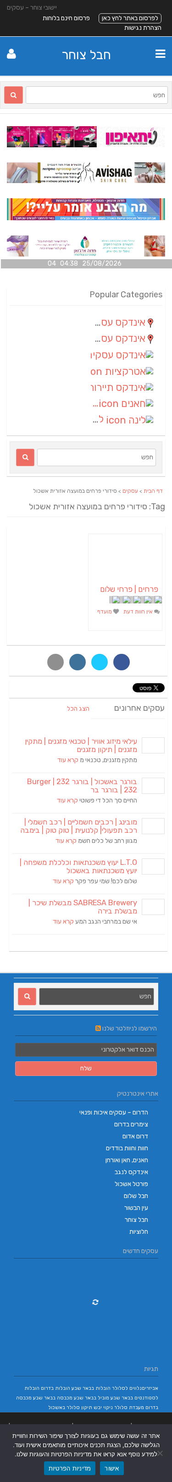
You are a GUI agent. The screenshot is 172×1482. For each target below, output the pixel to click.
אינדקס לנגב (131, 1172)
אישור (112, 1468)
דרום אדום (135, 1136)
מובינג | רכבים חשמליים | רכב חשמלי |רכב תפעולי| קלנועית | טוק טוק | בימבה (78, 826)
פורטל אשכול (131, 1184)
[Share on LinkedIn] (77, 662)
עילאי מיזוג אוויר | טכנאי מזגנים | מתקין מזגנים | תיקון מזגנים (81, 745)
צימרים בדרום (131, 1124)
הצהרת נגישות (142, 28)
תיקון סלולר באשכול (70, 1407)
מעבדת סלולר (129, 1407)
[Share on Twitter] (99, 662)
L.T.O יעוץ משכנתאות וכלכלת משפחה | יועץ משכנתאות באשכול (78, 866)
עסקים (130, 491)
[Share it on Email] (55, 662)
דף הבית (153, 491)
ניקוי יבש (103, 1407)
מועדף (105, 611)
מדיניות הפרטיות (70, 1468)
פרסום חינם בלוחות (66, 18)
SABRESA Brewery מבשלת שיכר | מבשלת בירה (82, 906)
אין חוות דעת (138, 611)
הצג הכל (78, 709)
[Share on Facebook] (121, 662)
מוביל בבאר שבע (91, 1398)
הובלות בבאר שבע (91, 1388)
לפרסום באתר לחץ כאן (130, 18)
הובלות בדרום (55, 1388)
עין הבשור (136, 1208)
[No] (160, 1453)
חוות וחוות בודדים (127, 1148)
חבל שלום (136, 1196)
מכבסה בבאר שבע (52, 1398)
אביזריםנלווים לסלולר (135, 1388)
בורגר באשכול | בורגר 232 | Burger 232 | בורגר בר (82, 785)
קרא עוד (67, 760)
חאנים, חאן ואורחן (126, 1160)
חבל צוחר (86, 54)
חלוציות (138, 1232)
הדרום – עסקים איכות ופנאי (113, 1112)
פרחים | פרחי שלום (129, 589)
